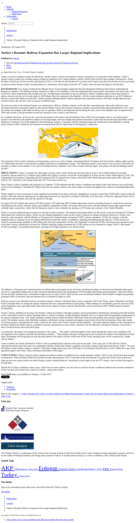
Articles (15, 19)
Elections (34, 469)
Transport (10, 387)
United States (24, 476)
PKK (106, 469)
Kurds (84, 469)
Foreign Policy (68, 469)
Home (9, 7)
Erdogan (49, 468)
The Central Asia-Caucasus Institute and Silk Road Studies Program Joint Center (40, 519)
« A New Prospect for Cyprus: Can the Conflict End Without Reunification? (52, 394)
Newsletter (5, 492)
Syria (120, 469)
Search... (4, 23)
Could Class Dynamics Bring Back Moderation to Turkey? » (109, 394)
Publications (11, 16)
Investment (11, 389)
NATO (100, 469)
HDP (79, 469)
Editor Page (17, 14)
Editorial (10, 9)
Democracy (24, 469)
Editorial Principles (20, 11)
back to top (5, 396)
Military (92, 469)
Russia (113, 469)
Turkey (10, 475)
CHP (16, 469)
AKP (7, 468)
